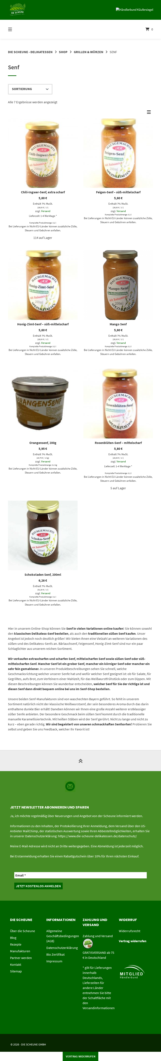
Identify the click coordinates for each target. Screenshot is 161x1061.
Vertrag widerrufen (80, 1056)
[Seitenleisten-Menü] (150, 113)
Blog (13, 937)
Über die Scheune (22, 931)
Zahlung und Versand (98, 936)
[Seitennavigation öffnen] (17, 29)
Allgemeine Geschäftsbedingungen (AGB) (62, 936)
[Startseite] (80, 29)
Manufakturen (20, 951)
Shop (63, 52)
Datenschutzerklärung (62, 948)
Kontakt (15, 964)
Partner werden (21, 958)
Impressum (54, 961)
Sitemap (16, 971)
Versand (45, 211)
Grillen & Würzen (88, 52)
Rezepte (15, 944)
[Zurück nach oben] (80, 761)
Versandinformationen (99, 1008)
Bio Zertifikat (55, 954)
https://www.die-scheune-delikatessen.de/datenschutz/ (97, 836)
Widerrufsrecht (129, 931)
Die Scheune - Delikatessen (30, 52)
